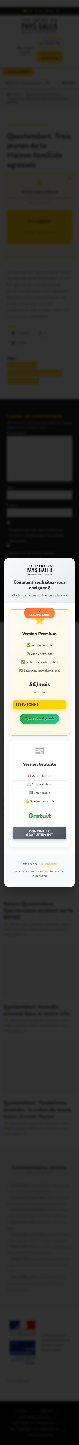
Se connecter (48, 864)
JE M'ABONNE (27, 705)
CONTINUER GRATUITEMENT (39, 833)
